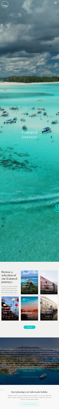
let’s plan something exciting (29, 404)
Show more (29, 327)
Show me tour (29, 290)
